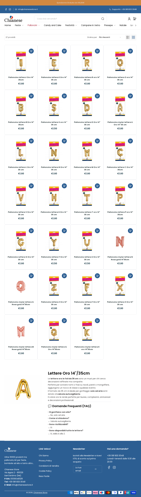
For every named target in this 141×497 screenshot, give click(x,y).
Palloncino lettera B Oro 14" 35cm (21, 123)
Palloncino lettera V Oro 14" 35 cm (21, 213)
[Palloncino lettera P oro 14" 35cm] (120, 196)
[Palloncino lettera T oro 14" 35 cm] (87, 196)
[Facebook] (6, 9)
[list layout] (127, 37)
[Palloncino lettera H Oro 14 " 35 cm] (54, 196)
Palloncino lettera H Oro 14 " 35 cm (54, 213)
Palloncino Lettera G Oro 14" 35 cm (21, 258)
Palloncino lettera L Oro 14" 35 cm (21, 168)
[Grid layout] (133, 37)
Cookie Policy (45, 471)
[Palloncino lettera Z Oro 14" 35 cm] (54, 286)
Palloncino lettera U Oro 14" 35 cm (87, 258)
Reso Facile (44, 476)
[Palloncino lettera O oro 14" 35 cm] (120, 61)
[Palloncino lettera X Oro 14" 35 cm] (120, 286)
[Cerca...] (103, 19)
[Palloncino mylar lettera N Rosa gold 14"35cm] (120, 241)
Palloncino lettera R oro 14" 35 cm (87, 78)
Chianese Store (40, 492)
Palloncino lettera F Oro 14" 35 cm (87, 303)
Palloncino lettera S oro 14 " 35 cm (54, 123)
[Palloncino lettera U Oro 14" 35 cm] (87, 241)
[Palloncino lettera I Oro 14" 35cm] (21, 61)
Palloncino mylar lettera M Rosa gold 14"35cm (21, 348)
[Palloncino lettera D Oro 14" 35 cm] (87, 106)
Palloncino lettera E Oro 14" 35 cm (54, 78)
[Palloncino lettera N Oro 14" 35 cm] (54, 151)
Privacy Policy (45, 460)
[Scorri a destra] (134, 24)
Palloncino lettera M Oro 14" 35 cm (87, 168)
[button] (135, 19)
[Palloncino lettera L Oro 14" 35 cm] (21, 151)
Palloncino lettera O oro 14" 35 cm (120, 78)
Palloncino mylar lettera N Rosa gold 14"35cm (120, 258)
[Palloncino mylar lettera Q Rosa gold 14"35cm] (21, 286)
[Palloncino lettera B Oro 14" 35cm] (21, 106)
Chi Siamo (44, 455)
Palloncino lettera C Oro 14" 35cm (120, 168)
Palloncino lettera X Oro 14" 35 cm (120, 303)
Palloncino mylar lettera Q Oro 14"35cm (54, 348)
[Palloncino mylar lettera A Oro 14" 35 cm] (120, 106)
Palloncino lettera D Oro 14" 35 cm (87, 123)
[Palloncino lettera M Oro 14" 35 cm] (87, 151)
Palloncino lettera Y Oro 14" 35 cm (54, 258)
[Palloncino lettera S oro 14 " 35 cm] (54, 106)
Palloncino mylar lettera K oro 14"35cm (87, 348)
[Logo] (13, 19)
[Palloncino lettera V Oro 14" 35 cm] (21, 196)
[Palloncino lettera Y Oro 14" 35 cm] (54, 241)
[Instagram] (10, 9)
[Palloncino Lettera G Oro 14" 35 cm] (21, 241)
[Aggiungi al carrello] (31, 51)
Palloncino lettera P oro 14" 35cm (120, 213)
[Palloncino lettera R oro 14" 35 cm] (87, 61)
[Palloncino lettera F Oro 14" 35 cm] (87, 286)
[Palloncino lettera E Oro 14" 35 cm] (54, 61)
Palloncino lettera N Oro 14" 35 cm (54, 168)
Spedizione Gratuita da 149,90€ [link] (70, 3)
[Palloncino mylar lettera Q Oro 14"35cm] (54, 331)
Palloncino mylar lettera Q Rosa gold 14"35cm (21, 303)
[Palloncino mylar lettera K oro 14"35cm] (87, 331)
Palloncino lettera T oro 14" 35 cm (87, 213)
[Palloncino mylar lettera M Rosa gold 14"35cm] (21, 331)
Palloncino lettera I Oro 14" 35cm (21, 78)
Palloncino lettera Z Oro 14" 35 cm (54, 303)
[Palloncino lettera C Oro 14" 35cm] (120, 151)
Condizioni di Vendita (49, 466)
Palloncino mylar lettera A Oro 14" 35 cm (120, 123)
